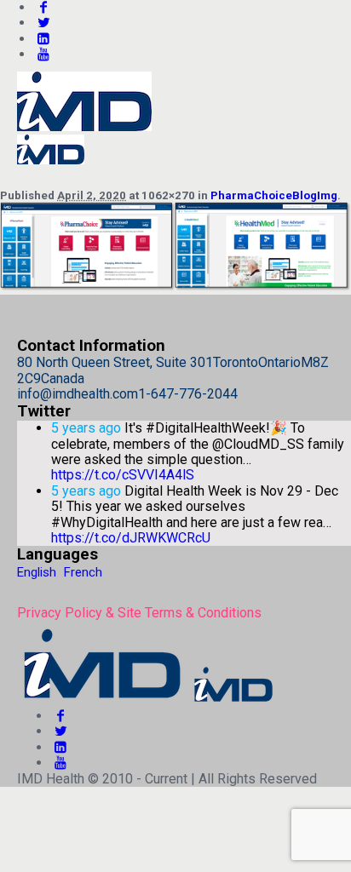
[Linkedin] (43, 39)
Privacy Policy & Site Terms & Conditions (139, 613)
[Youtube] (43, 54)
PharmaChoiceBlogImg (273, 195)
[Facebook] (60, 716)
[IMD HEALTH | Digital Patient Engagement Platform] (146, 700)
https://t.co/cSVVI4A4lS (122, 475)
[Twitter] (43, 22)
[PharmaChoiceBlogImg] (175, 286)
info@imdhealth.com (77, 394)
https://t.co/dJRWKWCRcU (130, 538)
